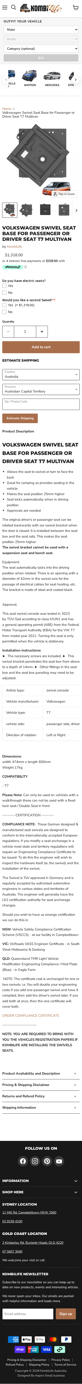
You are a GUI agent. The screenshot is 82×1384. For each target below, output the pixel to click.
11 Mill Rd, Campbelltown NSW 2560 (29, 1212)
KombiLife (14, 246)
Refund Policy (15, 1365)
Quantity (8, 321)
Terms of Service (65, 1365)
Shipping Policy (39, 1365)
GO (41, 58)
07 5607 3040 (12, 1251)
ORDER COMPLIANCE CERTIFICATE (30, 1015)
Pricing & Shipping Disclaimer (26, 1360)
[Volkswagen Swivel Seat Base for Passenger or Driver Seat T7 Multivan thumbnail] (10, 210)
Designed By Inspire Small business (41, 1376)
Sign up (65, 1313)
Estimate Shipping (20, 418)
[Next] (76, 80)
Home (6, 109)
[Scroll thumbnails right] (75, 210)
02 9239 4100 (12, 1221)
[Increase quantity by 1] (42, 332)
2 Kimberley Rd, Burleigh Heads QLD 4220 (32, 1243)
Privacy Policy (60, 1360)
